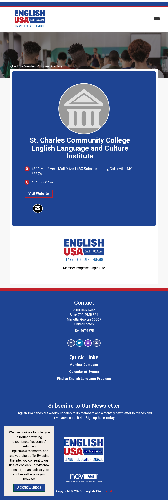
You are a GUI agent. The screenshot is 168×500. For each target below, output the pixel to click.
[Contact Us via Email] (97, 343)
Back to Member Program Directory (37, 66)
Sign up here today (100, 418)
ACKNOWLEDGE (29, 488)
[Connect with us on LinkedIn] (79, 343)
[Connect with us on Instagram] (88, 343)
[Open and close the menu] (110, 18)
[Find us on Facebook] (71, 343)
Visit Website (38, 194)
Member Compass (83, 365)
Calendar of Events (84, 372)
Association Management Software (84, 481)
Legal (107, 491)
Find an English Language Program (84, 379)
